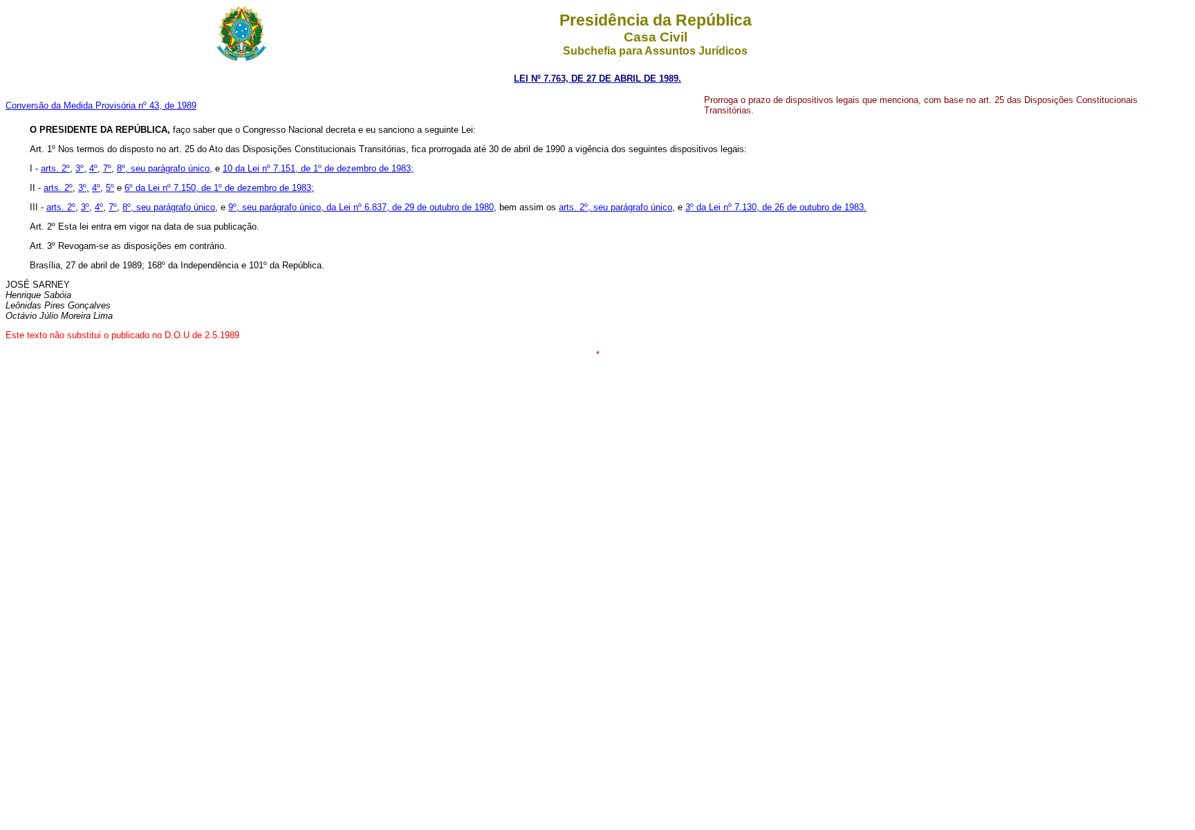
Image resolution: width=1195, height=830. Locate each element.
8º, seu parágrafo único (163, 168)
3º (85, 207)
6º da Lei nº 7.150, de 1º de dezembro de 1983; (219, 188)
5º (110, 188)
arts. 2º (55, 168)
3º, (80, 168)
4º (93, 168)
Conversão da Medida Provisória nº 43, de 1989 (101, 105)
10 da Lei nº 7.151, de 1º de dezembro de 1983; (318, 168)
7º (107, 168)
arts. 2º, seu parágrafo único (615, 207)
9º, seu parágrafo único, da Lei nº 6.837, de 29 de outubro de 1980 (361, 207)
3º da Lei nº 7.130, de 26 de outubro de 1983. (776, 207)
